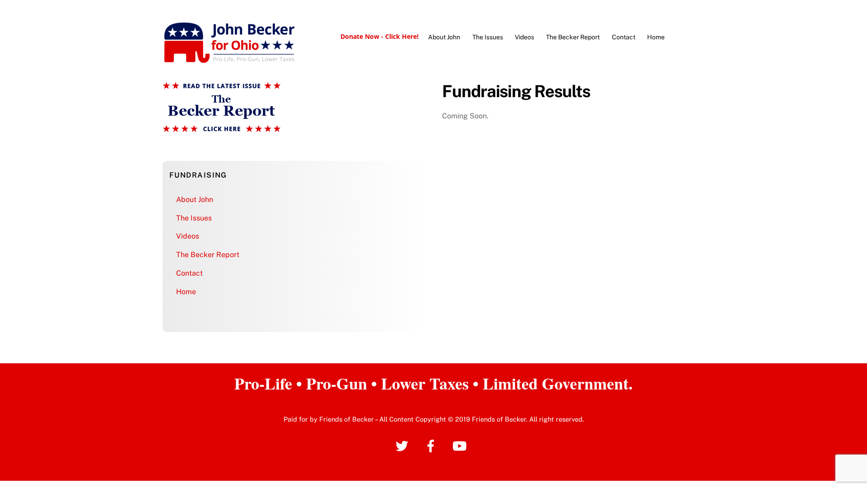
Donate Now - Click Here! (379, 36)
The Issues (487, 37)
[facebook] (432, 445)
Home (656, 37)
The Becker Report (573, 37)
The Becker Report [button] (207, 254)
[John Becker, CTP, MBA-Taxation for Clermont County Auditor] (230, 59)
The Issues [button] (194, 218)
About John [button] (194, 199)
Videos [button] (187, 236)
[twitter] (403, 445)
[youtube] (461, 445)
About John (444, 37)
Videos (524, 37)
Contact (623, 37)
